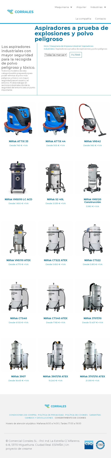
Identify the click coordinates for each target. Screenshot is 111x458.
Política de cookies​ (76, 415)
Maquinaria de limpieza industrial (65, 46)
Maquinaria (62, 7)
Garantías (95, 415)
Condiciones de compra (23, 415)
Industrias (96, 7)
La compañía (83, 18)
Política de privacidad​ (51, 415)
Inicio (46, 46)
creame (27, 448)
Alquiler (81, 7)
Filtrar (75, 55)
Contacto (100, 18)
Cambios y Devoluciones (39, 418)
